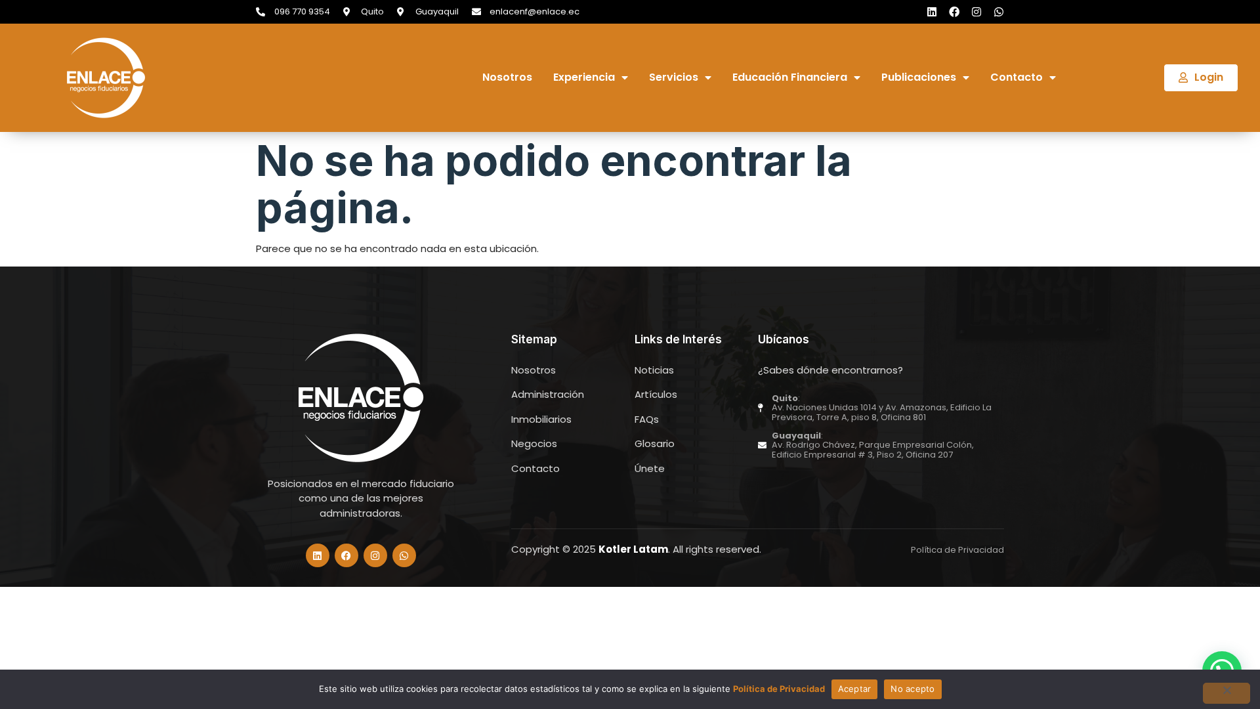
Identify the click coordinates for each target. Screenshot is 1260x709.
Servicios (673, 78)
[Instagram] (976, 12)
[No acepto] (1226, 693)
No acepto (912, 688)
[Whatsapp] (999, 12)
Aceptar (855, 688)
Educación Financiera (789, 78)
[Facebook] (954, 12)
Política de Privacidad (779, 688)
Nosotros (507, 78)
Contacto (1016, 78)
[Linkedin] (932, 12)
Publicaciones (918, 78)
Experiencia (584, 78)
